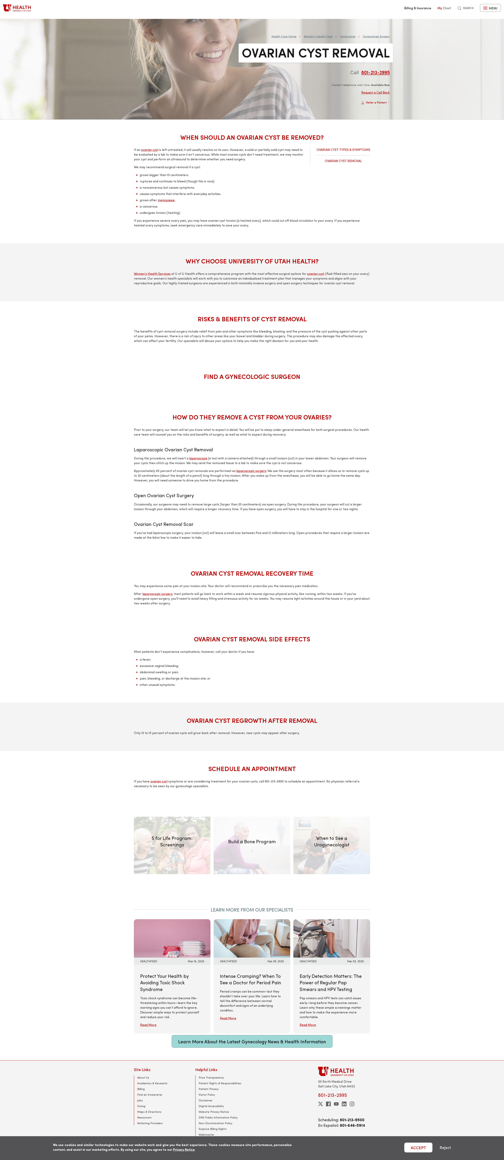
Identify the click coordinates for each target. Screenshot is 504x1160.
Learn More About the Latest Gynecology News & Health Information (252, 1041)
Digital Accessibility (211, 1106)
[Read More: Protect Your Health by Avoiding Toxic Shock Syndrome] (172, 938)
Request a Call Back (375, 92)
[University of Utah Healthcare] (344, 1071)
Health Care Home (283, 36)
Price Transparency (211, 1077)
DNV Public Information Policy (218, 1117)
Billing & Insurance (417, 8)
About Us (143, 1077)
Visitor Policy (207, 1094)
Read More (148, 1025)
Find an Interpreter (149, 1094)
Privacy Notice (184, 1149)
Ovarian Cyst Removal (343, 161)
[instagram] (352, 1104)
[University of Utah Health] (17, 8)
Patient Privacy (209, 1089)
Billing (141, 1089)
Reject (445, 1147)
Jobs (140, 1100)
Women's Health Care (318, 36)
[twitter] (320, 1104)
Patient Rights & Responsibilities (220, 1083)
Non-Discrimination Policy (215, 1123)
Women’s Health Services (152, 274)
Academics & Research (152, 1083)
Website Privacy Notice (214, 1112)
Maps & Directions (149, 1112)
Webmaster (206, 1134)
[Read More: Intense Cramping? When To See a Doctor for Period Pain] (252, 938)
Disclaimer (205, 1100)
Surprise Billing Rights (213, 1129)
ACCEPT (418, 1147)
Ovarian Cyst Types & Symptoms (343, 150)
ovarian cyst (149, 150)
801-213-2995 (375, 72)
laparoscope (198, 458)
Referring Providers (150, 1123)
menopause (166, 200)
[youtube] (336, 1104)
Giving (141, 1106)
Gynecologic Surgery (376, 36)
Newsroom (144, 1117)
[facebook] (328, 1104)
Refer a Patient (376, 102)
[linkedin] (344, 1104)
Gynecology (348, 36)
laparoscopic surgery (251, 471)
